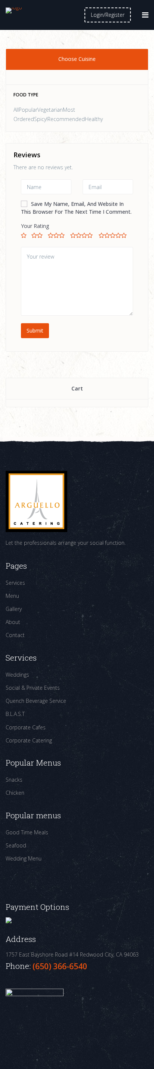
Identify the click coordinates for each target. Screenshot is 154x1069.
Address (21, 939)
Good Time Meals (27, 832)
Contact (15, 635)
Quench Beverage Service (36, 700)
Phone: (19, 966)
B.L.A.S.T (15, 713)
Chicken (15, 792)
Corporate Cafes (26, 727)
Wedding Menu (23, 858)
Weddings (17, 674)
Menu (12, 595)
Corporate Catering (29, 740)
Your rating (35, 225)
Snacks (14, 779)
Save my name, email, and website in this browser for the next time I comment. (76, 207)
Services (15, 582)
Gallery (14, 608)
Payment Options (37, 907)
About (13, 621)
